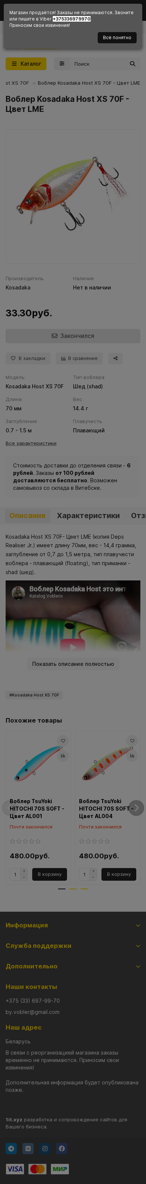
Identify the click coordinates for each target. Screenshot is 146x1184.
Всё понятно (117, 37)
